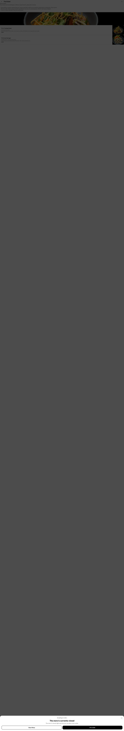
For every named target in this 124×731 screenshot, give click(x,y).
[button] (121, 718)
